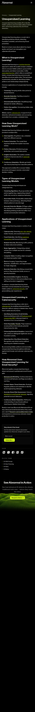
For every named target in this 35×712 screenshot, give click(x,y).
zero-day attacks (25, 231)
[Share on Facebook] (13, 452)
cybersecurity (16, 113)
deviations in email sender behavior (15, 394)
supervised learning (8, 73)
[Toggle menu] (31, 2)
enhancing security (19, 289)
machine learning (24, 64)
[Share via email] (18, 452)
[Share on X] (8, 452)
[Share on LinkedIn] (4, 452)
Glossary (4, 15)
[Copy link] (22, 452)
